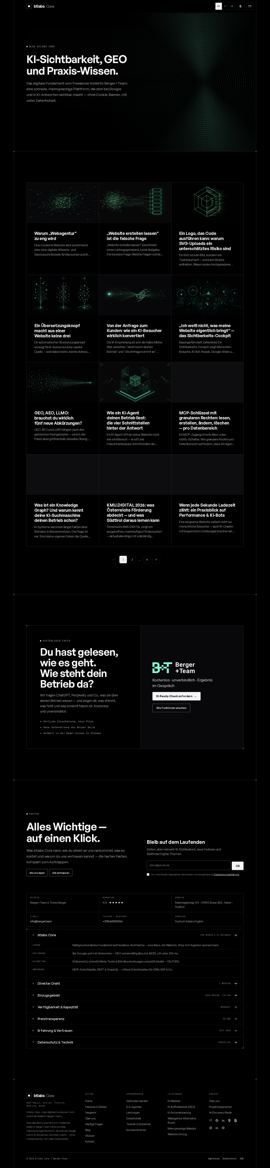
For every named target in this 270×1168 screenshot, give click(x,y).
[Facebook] (217, 1120)
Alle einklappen (60, 872)
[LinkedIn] (223, 1120)
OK (238, 865)
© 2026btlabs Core (37, 1158)
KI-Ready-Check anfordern (176, 696)
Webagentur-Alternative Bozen (182, 1120)
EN (232, 6)
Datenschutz (230, 1158)
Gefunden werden (137, 1101)
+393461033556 (113, 921)
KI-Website (174, 1101)
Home (88, 1101)
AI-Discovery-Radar (220, 1112)
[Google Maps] (229, 1120)
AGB (242, 1158)
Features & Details (96, 1106)
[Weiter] (156, 559)
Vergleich (90, 1112)
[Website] (210, 1127)
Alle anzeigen (37, 872)
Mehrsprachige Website (182, 1128)
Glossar (90, 1135)
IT (225, 6)
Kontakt (89, 1141)
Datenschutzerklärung (226, 874)
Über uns (90, 1118)
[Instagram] (210, 1120)
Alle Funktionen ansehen (171, 707)
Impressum (213, 1158)
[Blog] (235, 1120)
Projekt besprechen (220, 1106)
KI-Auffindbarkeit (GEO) (181, 1106)
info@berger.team (41, 921)
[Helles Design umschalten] (240, 6)
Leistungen (133, 1112)
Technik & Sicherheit (138, 1124)
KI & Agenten (134, 1106)
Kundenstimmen (136, 1130)
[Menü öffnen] (249, 6)
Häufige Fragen (94, 1124)
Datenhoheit (133, 1118)
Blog (88, 1130)
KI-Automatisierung (179, 1112)
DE (218, 6)
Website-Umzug (177, 1134)
